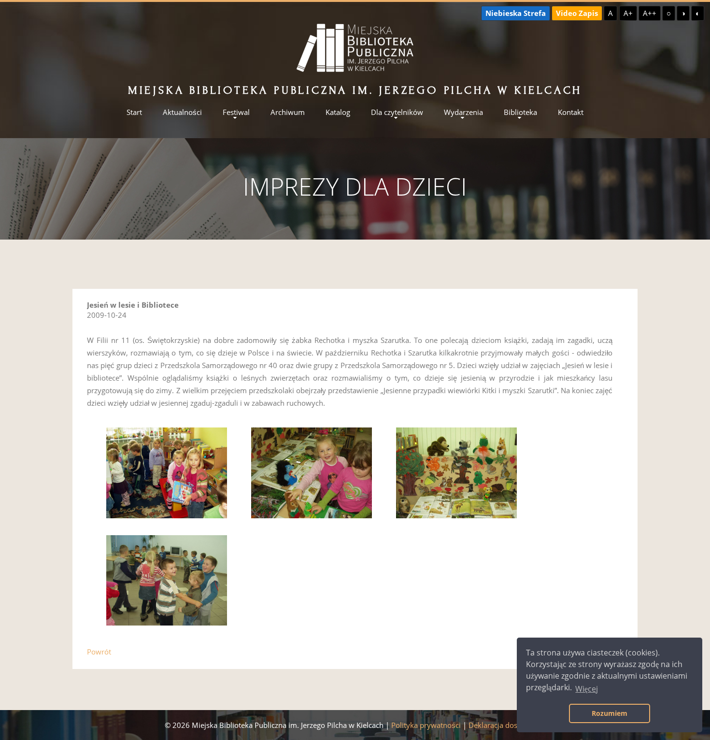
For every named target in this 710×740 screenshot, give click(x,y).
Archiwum (287, 112)
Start (134, 112)
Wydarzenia (463, 112)
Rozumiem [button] (609, 713)
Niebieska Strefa (515, 13)
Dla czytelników (397, 112)
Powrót (99, 651)
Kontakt (570, 112)
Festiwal (236, 112)
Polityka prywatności (426, 725)
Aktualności (182, 112)
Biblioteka (520, 112)
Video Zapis (577, 13)
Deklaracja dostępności (507, 725)
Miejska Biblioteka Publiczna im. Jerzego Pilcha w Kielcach (355, 90)
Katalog (338, 112)
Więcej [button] (586, 688)
